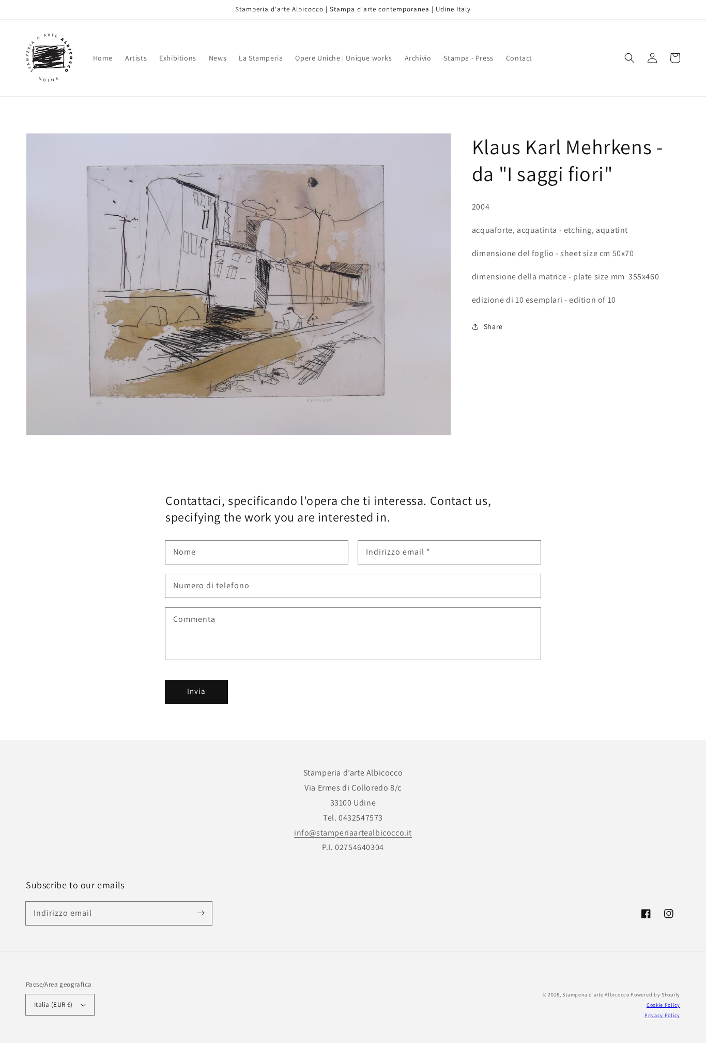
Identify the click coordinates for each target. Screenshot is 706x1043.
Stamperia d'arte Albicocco (595, 994)
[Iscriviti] (200, 913)
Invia (196, 691)
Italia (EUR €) (53, 1004)
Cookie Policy (663, 1005)
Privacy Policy (662, 1015)
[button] (629, 58)
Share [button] (493, 326)
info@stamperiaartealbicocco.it (353, 832)
